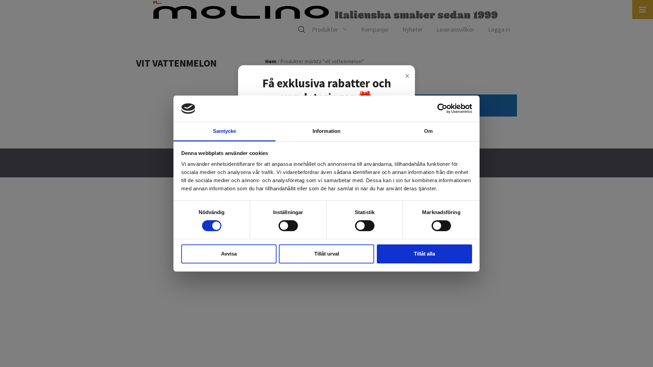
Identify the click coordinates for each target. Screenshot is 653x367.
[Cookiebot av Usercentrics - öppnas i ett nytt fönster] (442, 109)
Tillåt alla (424, 254)
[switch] (288, 225)
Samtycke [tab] (224, 131)
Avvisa (229, 254)
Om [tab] (428, 131)
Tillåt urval (326, 254)
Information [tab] (326, 131)
